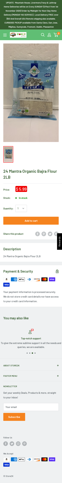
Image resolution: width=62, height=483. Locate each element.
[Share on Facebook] (37, 233)
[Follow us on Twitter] (12, 443)
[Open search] (43, 35)
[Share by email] (56, 233)
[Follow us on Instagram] (18, 443)
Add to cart (31, 220)
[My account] (49, 35)
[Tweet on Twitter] (50, 233)
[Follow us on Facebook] (5, 443)
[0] (56, 35)
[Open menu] (5, 35)
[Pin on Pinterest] (43, 233)
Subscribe (14, 416)
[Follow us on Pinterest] (24, 443)
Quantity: (8, 208)
